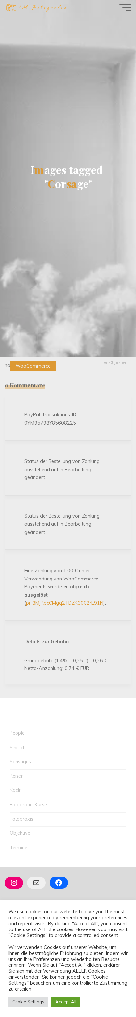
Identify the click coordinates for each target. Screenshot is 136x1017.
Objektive (20, 833)
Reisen (17, 776)
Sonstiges (20, 762)
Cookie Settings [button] (28, 1001)
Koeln (16, 790)
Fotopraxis (21, 819)
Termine (18, 848)
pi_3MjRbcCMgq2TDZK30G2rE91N (64, 603)
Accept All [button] (65, 1001)
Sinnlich (18, 748)
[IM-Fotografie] (36, 7)
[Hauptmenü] (125, 7)
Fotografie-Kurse (28, 805)
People (17, 733)
